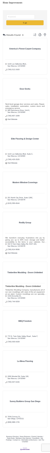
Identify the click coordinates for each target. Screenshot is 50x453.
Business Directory (12, 436)
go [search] (26, 23)
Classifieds (35, 438)
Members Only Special (23, 438)
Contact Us (16, 440)
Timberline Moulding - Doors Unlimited (23, 286)
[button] (4, 35)
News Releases (25, 436)
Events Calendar (37, 436)
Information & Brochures (29, 440)
